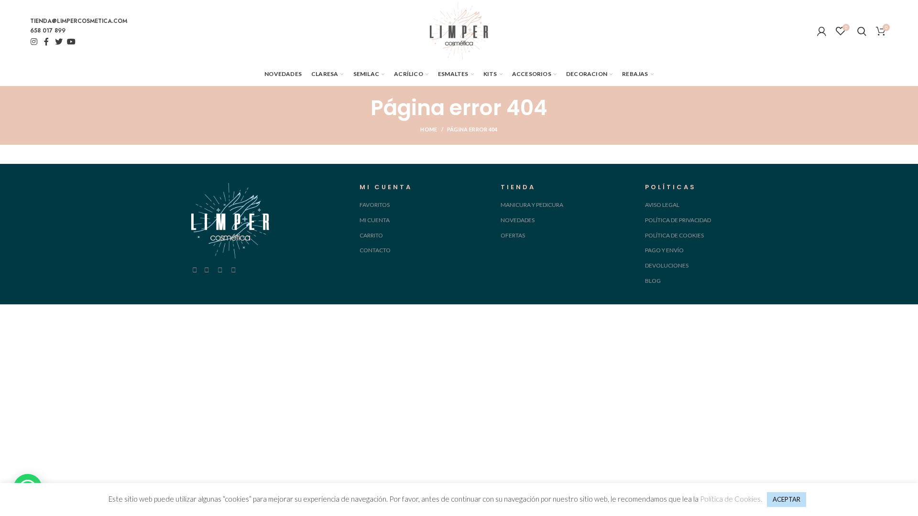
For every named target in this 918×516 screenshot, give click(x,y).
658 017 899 (48, 30)
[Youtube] (71, 41)
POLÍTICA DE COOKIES (674, 235)
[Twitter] (59, 41)
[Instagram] (34, 41)
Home (428, 129)
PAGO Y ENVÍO (664, 250)
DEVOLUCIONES (666, 265)
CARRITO (371, 235)
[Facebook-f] (46, 41)
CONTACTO (375, 250)
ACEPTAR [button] (786, 499)
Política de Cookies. (731, 498)
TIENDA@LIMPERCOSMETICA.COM (78, 21)
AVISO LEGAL (662, 204)
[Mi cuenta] (821, 31)
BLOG (653, 280)
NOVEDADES (518, 220)
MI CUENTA (375, 220)
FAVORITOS (375, 204)
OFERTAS (513, 235)
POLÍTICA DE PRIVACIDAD (678, 220)
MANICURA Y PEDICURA (532, 204)
